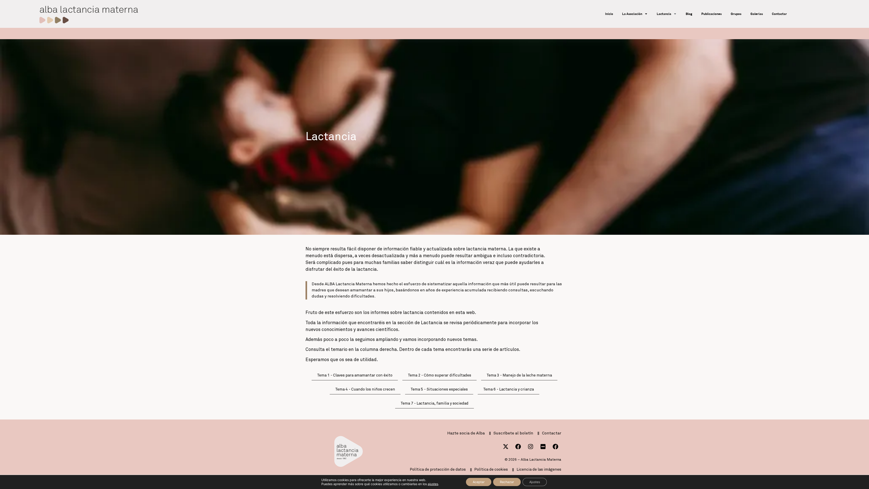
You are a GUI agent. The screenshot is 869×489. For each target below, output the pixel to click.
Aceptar (479, 482)
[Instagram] (530, 446)
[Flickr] (543, 446)
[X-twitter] (505, 446)
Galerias (756, 14)
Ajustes (534, 482)
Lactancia (664, 14)
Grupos (736, 14)
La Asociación (632, 14)
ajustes (433, 484)
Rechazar (507, 482)
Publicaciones (711, 14)
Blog (689, 14)
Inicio (609, 14)
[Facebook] (518, 446)
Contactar (779, 14)
